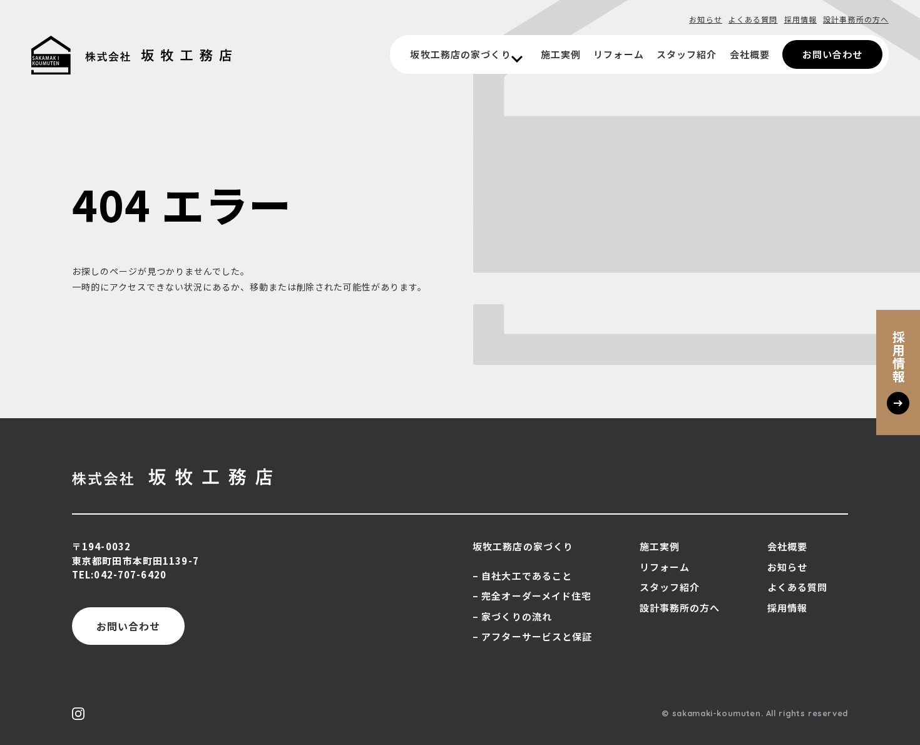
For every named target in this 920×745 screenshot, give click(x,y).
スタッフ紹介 (687, 54)
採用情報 (800, 19)
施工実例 (561, 54)
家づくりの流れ (516, 616)
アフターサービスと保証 (536, 636)
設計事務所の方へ (856, 19)
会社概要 (750, 54)
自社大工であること (526, 575)
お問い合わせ (832, 54)
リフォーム (618, 54)
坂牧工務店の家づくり (460, 54)
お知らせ (705, 19)
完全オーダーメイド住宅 (536, 595)
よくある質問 (753, 19)
